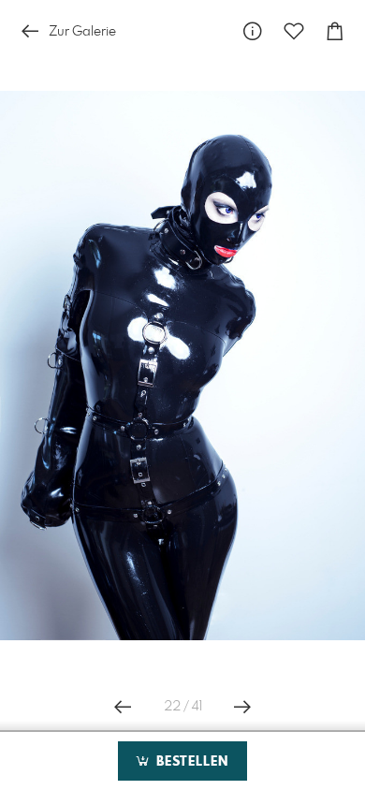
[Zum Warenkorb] (335, 31)
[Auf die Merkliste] (294, 31)
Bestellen (190, 761)
